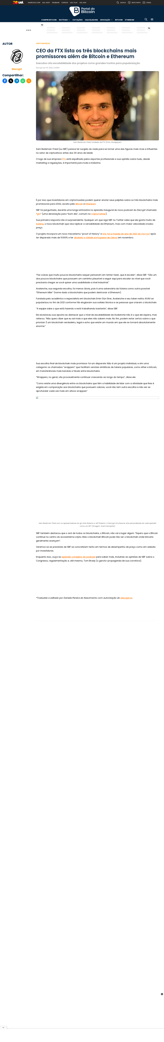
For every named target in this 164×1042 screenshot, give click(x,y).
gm (38, 213)
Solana (39, 223)
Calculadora (91, 20)
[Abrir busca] (146, 20)
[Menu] (152, 20)
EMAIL (148, 2)
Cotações (77, 20)
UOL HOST (46, 2)
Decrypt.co (126, 597)
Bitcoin (119, 20)
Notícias (63, 20)
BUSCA (123, 2)
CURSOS (64, 2)
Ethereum (129, 20)
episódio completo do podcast (79, 556)
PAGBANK (56, 2)
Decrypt (17, 69)
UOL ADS (82, 2)
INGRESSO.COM (34, 2)
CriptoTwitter (98, 213)
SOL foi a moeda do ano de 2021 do (126, 233)
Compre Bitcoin (49, 20)
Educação (105, 20)
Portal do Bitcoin (82, 11)
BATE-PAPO (136, 2)
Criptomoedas (43, 43)
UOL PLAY (74, 2)
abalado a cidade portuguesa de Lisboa (95, 237)
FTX (64, 158)
